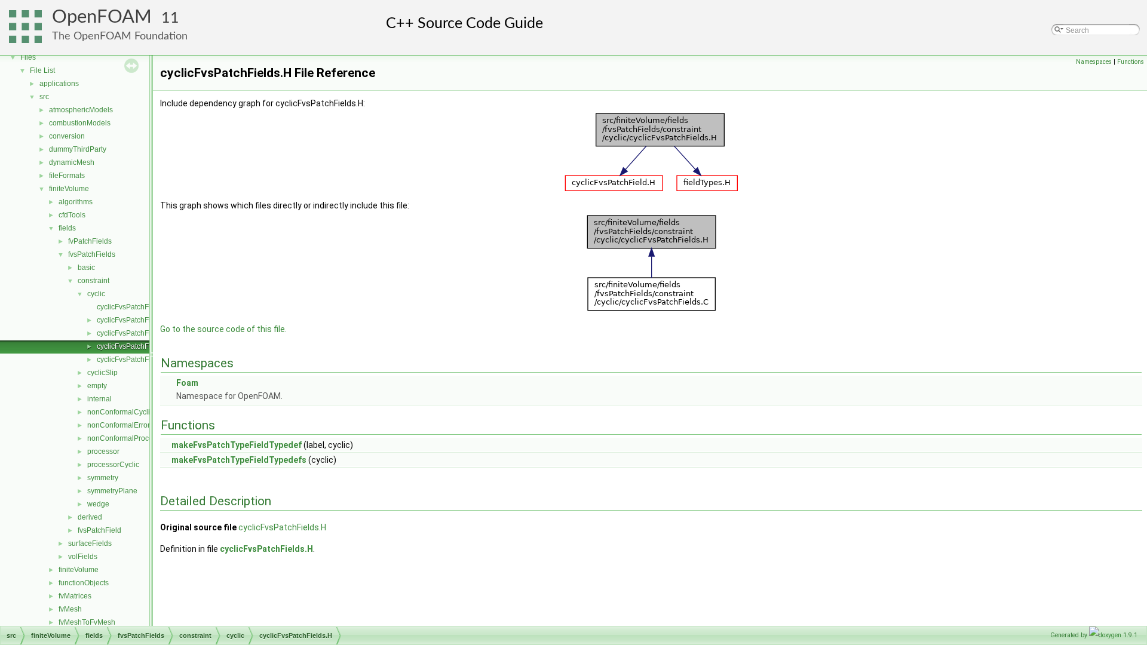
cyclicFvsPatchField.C (132, 307)
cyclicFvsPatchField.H (132, 320)
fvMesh (70, 609)
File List (42, 70)
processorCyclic (113, 464)
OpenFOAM (102, 17)
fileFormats (67, 175)
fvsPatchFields (91, 254)
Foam (187, 383)
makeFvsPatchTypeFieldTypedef (236, 445)
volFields (82, 556)
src (44, 97)
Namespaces (1094, 62)
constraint (93, 281)
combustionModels (80, 123)
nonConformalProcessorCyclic (136, 438)
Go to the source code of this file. (223, 329)
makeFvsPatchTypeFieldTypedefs (238, 460)
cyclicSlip (102, 372)
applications (59, 83)
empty (97, 386)
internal (99, 399)
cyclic (96, 294)
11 (170, 18)
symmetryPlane (112, 491)
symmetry (102, 478)
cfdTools (72, 215)
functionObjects (84, 583)
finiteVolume (69, 189)
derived (90, 517)
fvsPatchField (99, 530)
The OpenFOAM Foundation (120, 36)
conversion (67, 136)
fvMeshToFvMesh (87, 622)
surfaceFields (90, 543)
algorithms (76, 202)
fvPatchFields (90, 241)
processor (103, 451)
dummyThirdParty (77, 149)
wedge (98, 504)
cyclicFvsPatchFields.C (134, 333)
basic (86, 267)
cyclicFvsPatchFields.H (134, 346)
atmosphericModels (81, 110)
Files (28, 57)
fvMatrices (75, 596)
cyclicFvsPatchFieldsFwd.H (141, 359)
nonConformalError (118, 425)
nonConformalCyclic (120, 412)
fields (67, 228)
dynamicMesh (71, 162)
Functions (1130, 62)
